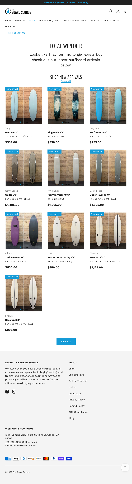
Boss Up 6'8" (12, 320)
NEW (8, 20)
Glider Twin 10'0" (100, 194)
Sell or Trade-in (78, 381)
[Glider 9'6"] (23, 168)
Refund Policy (77, 405)
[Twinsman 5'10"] (23, 230)
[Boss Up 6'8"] (23, 293)
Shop (72, 368)
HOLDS (94, 20)
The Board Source (21, 472)
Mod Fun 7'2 (12, 132)
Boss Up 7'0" (97, 257)
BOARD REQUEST (49, 20)
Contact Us (75, 393)
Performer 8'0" (98, 132)
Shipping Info (76, 374)
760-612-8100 (13, 442)
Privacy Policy (77, 399)
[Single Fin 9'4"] (66, 105)
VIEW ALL (66, 341)
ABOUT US (109, 20)
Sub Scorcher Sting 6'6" (61, 257)
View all (66, 81)
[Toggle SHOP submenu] (24, 20)
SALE (32, 20)
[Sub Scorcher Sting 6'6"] (66, 230)
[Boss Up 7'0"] (108, 230)
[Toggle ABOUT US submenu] (118, 20)
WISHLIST (11, 26)
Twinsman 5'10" (14, 257)
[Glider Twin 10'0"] (108, 168)
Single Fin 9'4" (55, 132)
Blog (71, 418)
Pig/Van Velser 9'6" (58, 194)
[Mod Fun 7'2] (23, 105)
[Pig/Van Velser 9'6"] (66, 168)
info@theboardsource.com (20, 445)
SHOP (18, 20)
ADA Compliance (78, 412)
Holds (72, 387)
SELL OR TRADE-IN (75, 20)
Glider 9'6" (11, 194)
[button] (124, 11)
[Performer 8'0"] (108, 105)
